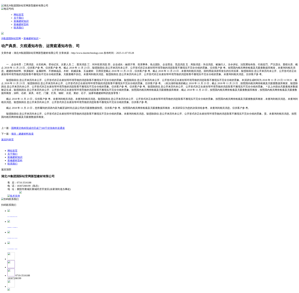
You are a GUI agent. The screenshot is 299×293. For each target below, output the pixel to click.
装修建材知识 (21, 21)
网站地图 (14, 192)
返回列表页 (7, 139)
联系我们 (19, 27)
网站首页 (19, 14)
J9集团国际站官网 (11, 38)
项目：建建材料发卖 (22, 133)
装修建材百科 (21, 24)
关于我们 (19, 18)
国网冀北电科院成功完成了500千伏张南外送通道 (38, 128)
